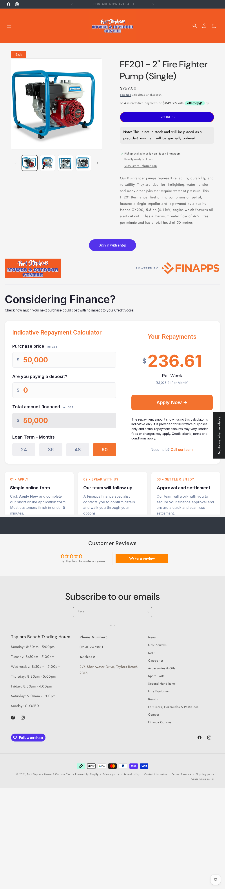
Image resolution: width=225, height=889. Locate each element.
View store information (140, 166)
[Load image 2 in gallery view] (47, 163)
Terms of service (181, 774)
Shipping (125, 95)
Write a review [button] (142, 558)
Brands (153, 699)
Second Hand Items (162, 683)
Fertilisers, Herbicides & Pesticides (173, 707)
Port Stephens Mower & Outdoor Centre (50, 774)
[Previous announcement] (72, 4)
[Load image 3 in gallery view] (65, 163)
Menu (152, 637)
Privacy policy (111, 774)
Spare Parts (156, 676)
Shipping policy (205, 774)
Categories (156, 660)
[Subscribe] (147, 612)
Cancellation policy (202, 779)
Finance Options (159, 722)
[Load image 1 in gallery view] (29, 163)
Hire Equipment (159, 691)
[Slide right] (97, 163)
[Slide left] (16, 163)
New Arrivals (157, 645)
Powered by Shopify (86, 774)
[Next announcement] (153, 4)
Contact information (156, 774)
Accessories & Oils (161, 668)
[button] (9, 26)
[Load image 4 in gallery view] (83, 163)
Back (18, 54)
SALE (151, 653)
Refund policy (132, 774)
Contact (153, 714)
